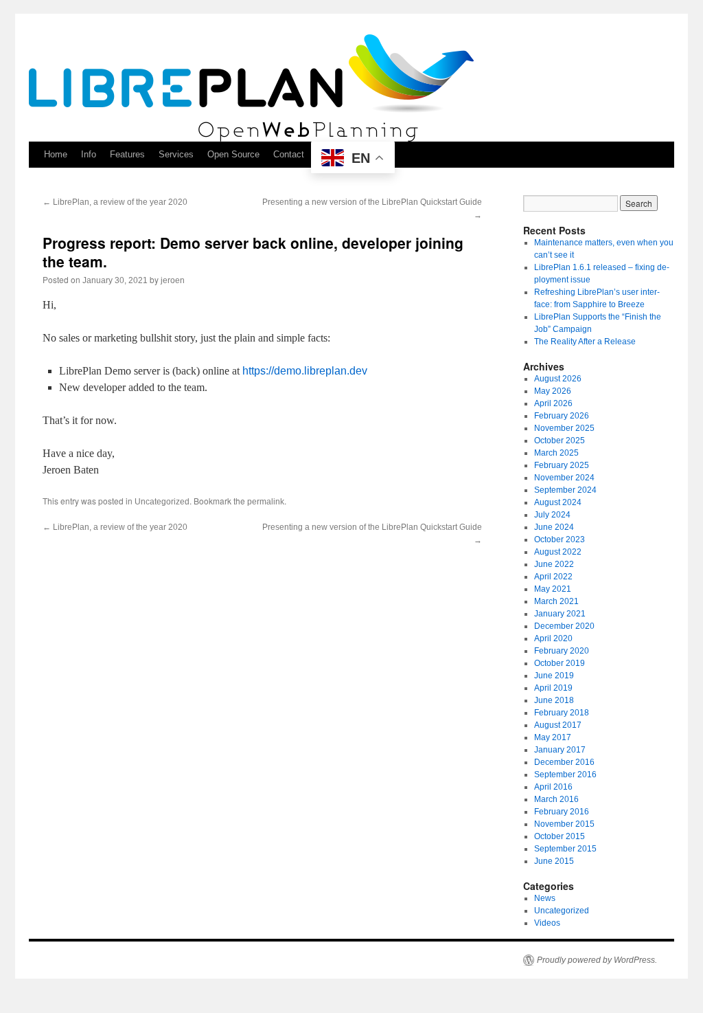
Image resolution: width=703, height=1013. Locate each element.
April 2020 (553, 638)
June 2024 (554, 527)
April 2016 (553, 787)
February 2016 (561, 811)
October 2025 (559, 440)
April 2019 (553, 688)
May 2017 (552, 737)
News (544, 898)
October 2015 (559, 836)
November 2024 (564, 477)
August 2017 (557, 725)
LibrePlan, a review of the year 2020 (115, 202)
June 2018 (554, 700)
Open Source (233, 154)
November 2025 (564, 428)
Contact (288, 154)
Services (176, 154)
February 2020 (561, 651)
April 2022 (553, 576)
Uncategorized (162, 501)
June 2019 (554, 675)
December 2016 (564, 762)
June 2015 (554, 861)
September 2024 (565, 490)
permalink (265, 501)
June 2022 (554, 564)
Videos (547, 923)
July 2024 (552, 515)
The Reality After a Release (585, 341)
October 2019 (559, 663)
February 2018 (561, 712)
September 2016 (565, 774)
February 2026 (561, 416)
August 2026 (557, 378)
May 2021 (552, 589)
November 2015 (564, 824)
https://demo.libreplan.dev (304, 371)
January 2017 (560, 750)
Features (127, 154)
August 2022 (557, 552)
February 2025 (561, 465)
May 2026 (552, 391)
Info (88, 154)
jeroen (173, 280)
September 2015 (565, 849)
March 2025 (556, 453)
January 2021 (560, 614)
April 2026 (553, 403)
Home (55, 154)
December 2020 (564, 626)
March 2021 (556, 601)
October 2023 (559, 539)
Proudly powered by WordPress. (597, 960)
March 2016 (556, 799)
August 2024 (557, 502)
